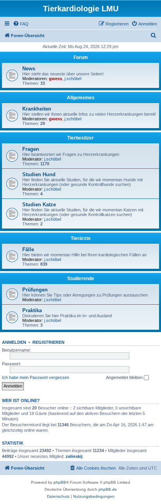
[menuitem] (21, 24)
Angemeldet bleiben (125, 377)
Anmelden (14, 342)
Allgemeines (81, 97)
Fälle (28, 249)
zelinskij (74, 456)
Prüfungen (35, 290)
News (28, 68)
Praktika (32, 310)
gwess (55, 78)
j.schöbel (72, 78)
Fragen (30, 149)
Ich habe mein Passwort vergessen (35, 377)
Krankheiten (36, 109)
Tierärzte (81, 238)
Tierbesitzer (80, 138)
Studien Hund (38, 174)
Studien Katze (39, 204)
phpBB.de (107, 489)
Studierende (80, 278)
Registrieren (48, 342)
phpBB (60, 482)
